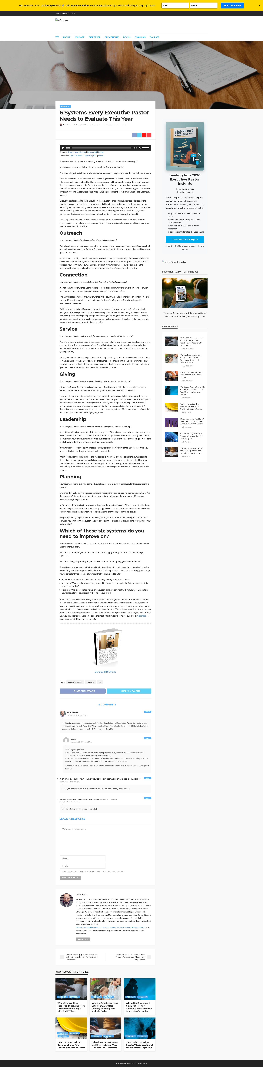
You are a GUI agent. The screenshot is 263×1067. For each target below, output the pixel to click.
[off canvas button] (57, 37)
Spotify (88, 155)
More (100, 155)
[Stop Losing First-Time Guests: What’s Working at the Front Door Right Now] (139, 1028)
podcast (62, 997)
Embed (101, 152)
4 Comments (95, 125)
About (66, 37)
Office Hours (112, 37)
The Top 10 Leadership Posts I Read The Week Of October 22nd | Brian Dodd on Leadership (100, 779)
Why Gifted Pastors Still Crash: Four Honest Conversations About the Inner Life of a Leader (139, 1007)
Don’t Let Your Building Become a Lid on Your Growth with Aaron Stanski (71, 1045)
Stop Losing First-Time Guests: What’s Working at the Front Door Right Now (139, 1045)
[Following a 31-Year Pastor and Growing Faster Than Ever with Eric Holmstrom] (105, 1028)
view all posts (83, 939)
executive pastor (109, 125)
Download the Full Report (185, 239)
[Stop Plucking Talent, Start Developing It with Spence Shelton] (171, 376)
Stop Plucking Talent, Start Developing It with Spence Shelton (191, 374)
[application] (105, 148)
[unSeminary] (61, 20)
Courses (154, 37)
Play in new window (77, 152)
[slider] (146, 147)
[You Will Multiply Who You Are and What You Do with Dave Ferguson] (171, 437)
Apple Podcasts (76, 155)
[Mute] (140, 147)
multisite (62, 1033)
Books (126, 37)
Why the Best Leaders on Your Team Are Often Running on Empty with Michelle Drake (105, 1007)
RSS (95, 155)
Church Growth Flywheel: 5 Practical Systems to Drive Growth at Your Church (110, 927)
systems (120, 125)
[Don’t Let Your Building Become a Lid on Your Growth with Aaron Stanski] (71, 1028)
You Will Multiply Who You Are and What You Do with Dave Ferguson (191, 435)
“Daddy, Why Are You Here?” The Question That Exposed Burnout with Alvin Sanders (192, 421)
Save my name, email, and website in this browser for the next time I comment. (93, 871)
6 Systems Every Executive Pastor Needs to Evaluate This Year (88, 799)
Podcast (79, 37)
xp (126, 125)
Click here (141, 616)
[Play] (63, 147)
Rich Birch (67, 125)
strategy (65, 106)
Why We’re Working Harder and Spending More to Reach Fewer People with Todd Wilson (71, 1007)
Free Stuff (94, 37)
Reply (147, 711)
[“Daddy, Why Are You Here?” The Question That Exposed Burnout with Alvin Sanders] (171, 422)
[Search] (205, 37)
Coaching (140, 37)
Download (92, 152)
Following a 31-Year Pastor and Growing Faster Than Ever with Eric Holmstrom (105, 1045)
